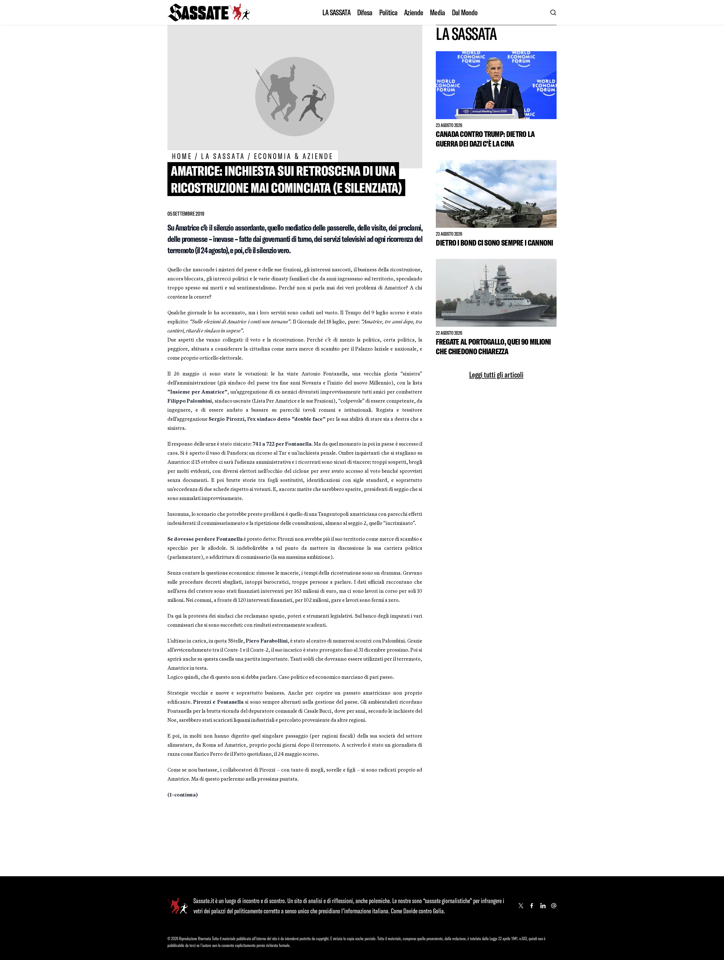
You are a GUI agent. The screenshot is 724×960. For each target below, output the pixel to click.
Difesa (364, 12)
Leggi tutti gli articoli (496, 374)
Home (182, 156)
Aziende (413, 12)
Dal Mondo (465, 12)
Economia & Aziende (294, 156)
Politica (388, 12)
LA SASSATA (336, 12)
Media (437, 12)
